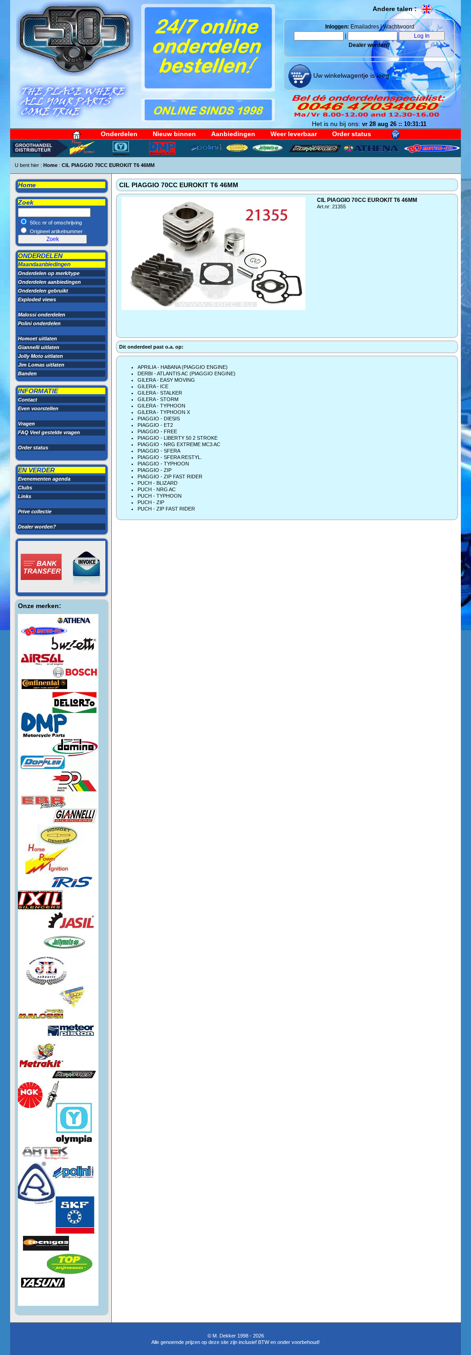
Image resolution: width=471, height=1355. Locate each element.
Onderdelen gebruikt (43, 290)
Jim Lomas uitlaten (41, 364)
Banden (27, 373)
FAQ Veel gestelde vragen (49, 432)
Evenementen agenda (44, 479)
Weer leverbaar (293, 134)
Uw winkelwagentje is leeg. (351, 75)
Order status (351, 134)
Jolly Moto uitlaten (40, 356)
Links (24, 496)
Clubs (25, 487)
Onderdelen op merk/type (49, 273)
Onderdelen (119, 134)
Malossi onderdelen (41, 314)
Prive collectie (35, 511)
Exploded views (37, 299)
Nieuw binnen (174, 134)
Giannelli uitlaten (38, 347)
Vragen (26, 423)
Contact (27, 399)
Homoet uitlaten (37, 338)
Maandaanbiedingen (44, 264)
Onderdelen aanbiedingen (49, 282)
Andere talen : (396, 8)
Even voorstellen (38, 408)
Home (50, 165)
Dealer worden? (369, 45)
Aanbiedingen (233, 134)
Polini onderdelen (39, 323)
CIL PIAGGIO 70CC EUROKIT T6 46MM (108, 165)
